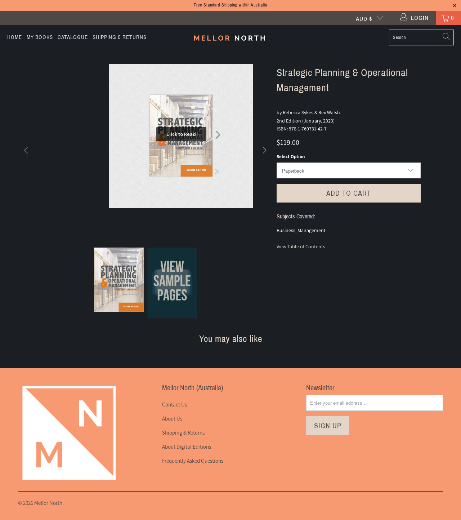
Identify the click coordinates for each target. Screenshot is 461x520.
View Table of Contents (301, 246)
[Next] (264, 150)
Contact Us (174, 404)
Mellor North (48, 502)
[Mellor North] (230, 37)
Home (14, 37)
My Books (40, 37)
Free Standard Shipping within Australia (230, 5)
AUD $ (364, 18)
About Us (172, 418)
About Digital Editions (186, 446)
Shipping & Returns (120, 37)
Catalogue (73, 37)
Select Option (291, 157)
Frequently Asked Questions (192, 460)
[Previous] (27, 150)
